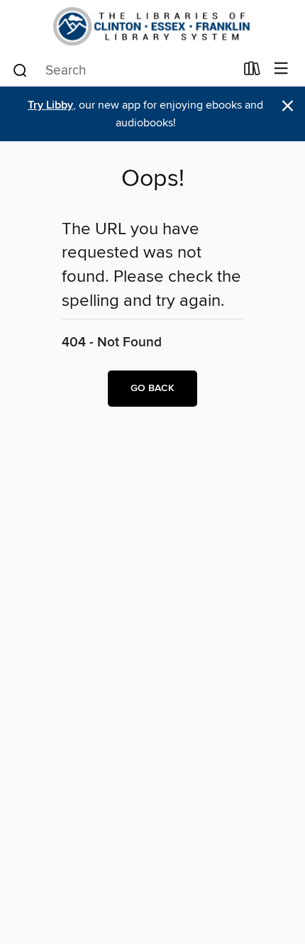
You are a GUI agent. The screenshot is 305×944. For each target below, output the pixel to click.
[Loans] (252, 72)
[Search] (20, 69)
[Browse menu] (281, 69)
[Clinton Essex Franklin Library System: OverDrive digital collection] (152, 26)
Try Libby (50, 105)
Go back (152, 388)
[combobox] (123, 70)
